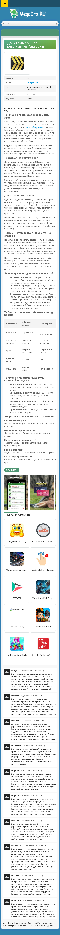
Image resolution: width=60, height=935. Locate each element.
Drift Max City (17, 626)
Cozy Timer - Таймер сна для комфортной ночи (43, 541)
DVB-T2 (17, 598)
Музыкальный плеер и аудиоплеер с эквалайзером (17, 569)
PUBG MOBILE (43, 626)
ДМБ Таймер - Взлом (35, 127)
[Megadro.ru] (30, 13)
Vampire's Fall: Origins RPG (43, 598)
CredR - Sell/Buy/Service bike (43, 655)
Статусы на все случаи (17, 541)
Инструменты (33, 82)
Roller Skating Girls (17, 655)
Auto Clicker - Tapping (43, 569)
